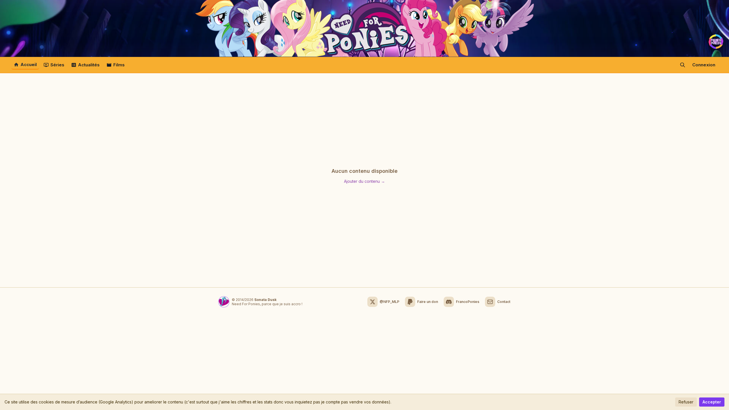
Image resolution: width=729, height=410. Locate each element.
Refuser (686, 401)
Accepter (712, 401)
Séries (57, 64)
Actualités (89, 64)
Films (119, 64)
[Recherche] (682, 65)
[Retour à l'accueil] (364, 28)
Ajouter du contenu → (364, 181)
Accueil (29, 64)
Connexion (703, 64)
